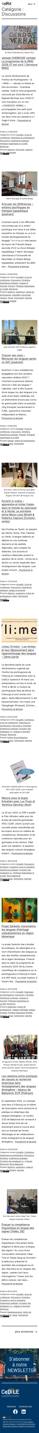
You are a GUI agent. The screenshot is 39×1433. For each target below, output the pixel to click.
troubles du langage (8, 301)
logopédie (16, 295)
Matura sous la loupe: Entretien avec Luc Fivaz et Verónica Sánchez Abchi (18, 801)
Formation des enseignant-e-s (12, 1161)
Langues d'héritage (20, 1010)
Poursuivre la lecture (18, 266)
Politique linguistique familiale (20, 1013)
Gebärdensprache (14, 1312)
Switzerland (11, 152)
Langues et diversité (17, 590)
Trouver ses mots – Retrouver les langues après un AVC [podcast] (19, 359)
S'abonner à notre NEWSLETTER (22, 1364)
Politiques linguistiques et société (13, 144)
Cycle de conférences (9, 723)
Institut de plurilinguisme (25, 441)
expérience (20, 292)
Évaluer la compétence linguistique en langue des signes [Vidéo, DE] (18, 1228)
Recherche (4, 146)
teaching (28, 298)
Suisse (2, 152)
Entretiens (26, 280)
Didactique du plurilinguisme (22, 138)
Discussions (5, 141)
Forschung (20, 150)
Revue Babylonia (13, 876)
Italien (14, 596)
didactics (11, 150)
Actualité (19, 135)
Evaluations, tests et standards (21, 867)
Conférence (29, 720)
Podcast (11, 286)
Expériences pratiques (20, 141)
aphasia (10, 441)
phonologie (26, 295)
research (28, 150)
